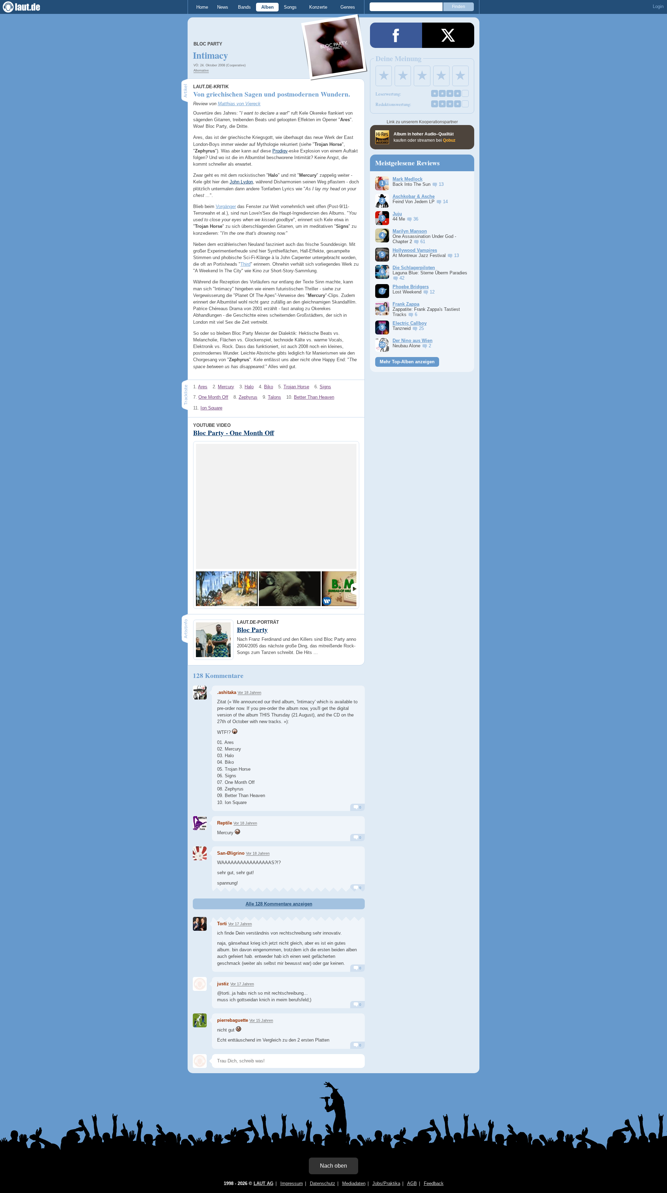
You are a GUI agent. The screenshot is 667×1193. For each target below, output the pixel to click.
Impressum (291, 1183)
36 (415, 219)
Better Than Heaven (314, 397)
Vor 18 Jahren (249, 692)
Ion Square (211, 408)
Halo (249, 386)
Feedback (434, 1183)
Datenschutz (322, 1183)
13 (441, 184)
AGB (412, 1183)
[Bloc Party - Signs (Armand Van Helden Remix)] (290, 588)
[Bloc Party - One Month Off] (227, 588)
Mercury (226, 386)
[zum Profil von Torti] (200, 924)
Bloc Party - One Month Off (233, 433)
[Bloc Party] (334, 75)
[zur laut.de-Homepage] (28, 7)
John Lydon (241, 181)
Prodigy (280, 151)
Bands (244, 7)
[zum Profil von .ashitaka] (200, 692)
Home (202, 7)
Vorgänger (226, 206)
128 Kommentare (218, 675)
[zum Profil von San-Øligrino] (200, 853)
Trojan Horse (296, 386)
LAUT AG (263, 1183)
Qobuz (449, 140)
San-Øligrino (231, 853)
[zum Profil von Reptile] (200, 823)
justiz (223, 983)
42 (402, 278)
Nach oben (333, 1166)
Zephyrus (248, 397)
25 (421, 328)
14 (445, 201)
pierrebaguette (232, 1020)
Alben (267, 7)
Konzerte (318, 7)
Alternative (201, 70)
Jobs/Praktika (386, 1183)
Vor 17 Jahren (240, 924)
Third (245, 264)
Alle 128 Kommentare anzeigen (279, 903)
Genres (347, 7)
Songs (290, 7)
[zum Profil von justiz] (200, 984)
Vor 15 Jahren (261, 1020)
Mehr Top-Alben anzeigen (407, 361)
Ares (202, 386)
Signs (325, 386)
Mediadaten (353, 1183)
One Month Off (213, 397)
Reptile (224, 823)
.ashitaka (226, 692)
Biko (268, 386)
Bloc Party (207, 44)
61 (422, 241)
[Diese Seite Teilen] (396, 35)
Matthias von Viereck (239, 103)
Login (658, 6)
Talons (274, 397)
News (222, 7)
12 (432, 292)
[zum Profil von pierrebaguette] (200, 1020)
